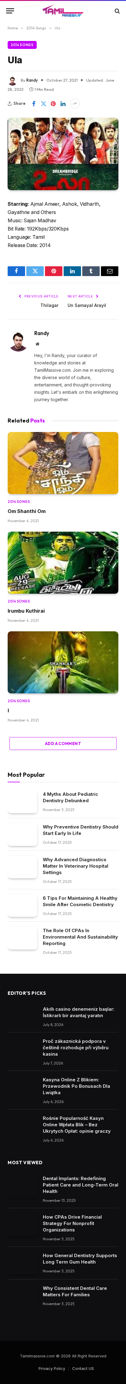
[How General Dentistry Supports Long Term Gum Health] (22, 1263)
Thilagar (49, 305)
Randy (32, 80)
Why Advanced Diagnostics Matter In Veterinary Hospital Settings (75, 866)
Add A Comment (63, 743)
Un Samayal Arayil (87, 305)
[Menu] (10, 11)
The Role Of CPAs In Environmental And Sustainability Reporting (80, 937)
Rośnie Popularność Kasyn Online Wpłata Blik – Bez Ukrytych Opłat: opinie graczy (77, 1124)
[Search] (116, 11)
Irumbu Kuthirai (26, 611)
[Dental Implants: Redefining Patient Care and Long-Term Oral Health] (22, 1186)
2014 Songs (22, 45)
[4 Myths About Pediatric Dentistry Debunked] (22, 801)
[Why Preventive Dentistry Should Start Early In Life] (22, 834)
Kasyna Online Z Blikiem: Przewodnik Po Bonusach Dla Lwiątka (76, 1086)
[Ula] (63, 154)
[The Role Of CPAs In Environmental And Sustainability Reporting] (22, 938)
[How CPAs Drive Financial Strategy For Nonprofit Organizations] (22, 1224)
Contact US (83, 1368)
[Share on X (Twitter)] (43, 104)
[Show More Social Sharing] (75, 104)
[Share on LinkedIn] (63, 104)
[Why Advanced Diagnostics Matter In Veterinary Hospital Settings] (22, 867)
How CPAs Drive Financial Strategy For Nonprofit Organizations (72, 1223)
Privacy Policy (52, 1368)
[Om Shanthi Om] (63, 463)
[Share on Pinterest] (53, 104)
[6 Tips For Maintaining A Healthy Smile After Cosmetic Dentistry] (22, 905)
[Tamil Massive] (63, 11)
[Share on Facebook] (33, 104)
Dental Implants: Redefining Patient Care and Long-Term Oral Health (80, 1184)
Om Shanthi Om (27, 511)
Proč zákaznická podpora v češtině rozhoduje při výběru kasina (76, 1047)
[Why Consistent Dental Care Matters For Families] (22, 1295)
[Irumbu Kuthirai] (63, 563)
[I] (63, 662)
